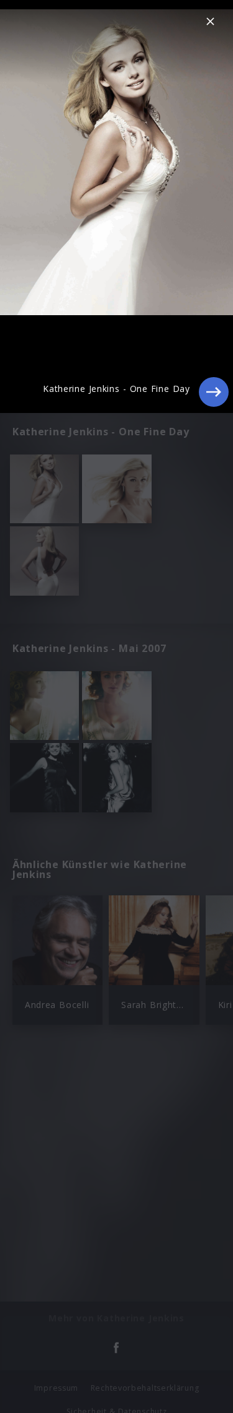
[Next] (214, 392)
